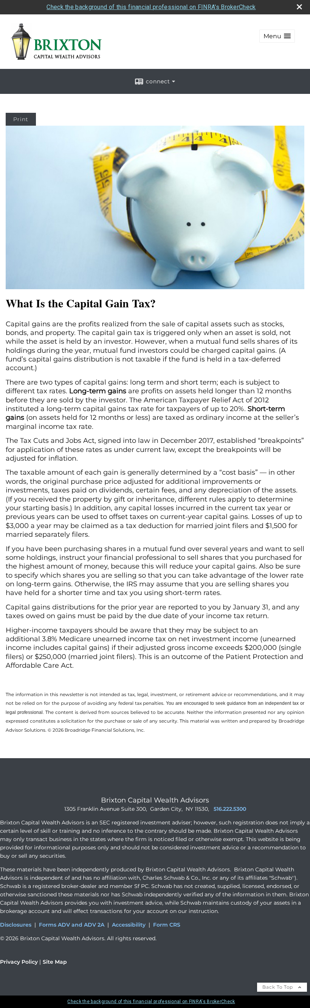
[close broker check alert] (299, 7)
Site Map (55, 961)
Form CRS (166, 924)
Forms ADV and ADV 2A (71, 924)
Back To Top (278, 987)
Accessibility (129, 924)
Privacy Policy (19, 961)
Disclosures (15, 924)
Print (20, 119)
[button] (277, 36)
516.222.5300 (230, 808)
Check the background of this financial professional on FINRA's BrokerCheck (151, 7)
